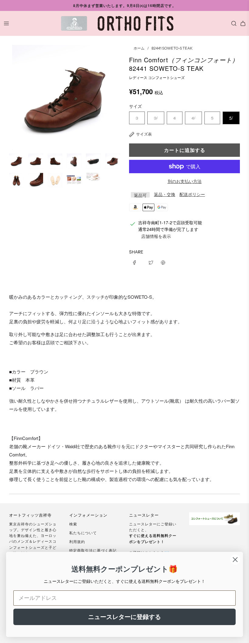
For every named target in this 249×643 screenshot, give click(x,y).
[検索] (232, 23)
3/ (156, 118)
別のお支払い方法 (185, 181)
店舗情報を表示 (156, 236)
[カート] (243, 23)
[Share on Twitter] (150, 261)
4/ (193, 118)
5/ (231, 118)
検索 (73, 523)
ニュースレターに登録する (124, 617)
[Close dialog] (235, 559)
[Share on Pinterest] (163, 261)
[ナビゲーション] (6, 23)
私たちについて (83, 532)
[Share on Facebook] (136, 261)
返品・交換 (164, 194)
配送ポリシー (192, 194)
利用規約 (77, 541)
